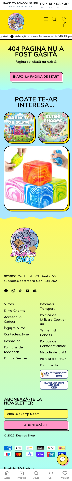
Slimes (9, 304)
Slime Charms (14, 310)
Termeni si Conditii (48, 332)
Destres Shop (25, 435)
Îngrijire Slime (14, 328)
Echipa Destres (15, 358)
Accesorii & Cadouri (13, 319)
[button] (54, 19)
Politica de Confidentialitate (53, 343)
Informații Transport (47, 306)
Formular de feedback (13, 349)
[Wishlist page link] (64, 19)
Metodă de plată (53, 352)
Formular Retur (51, 365)
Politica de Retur (53, 358)
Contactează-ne (16, 334)
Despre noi (12, 341)
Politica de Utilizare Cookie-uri (53, 319)
